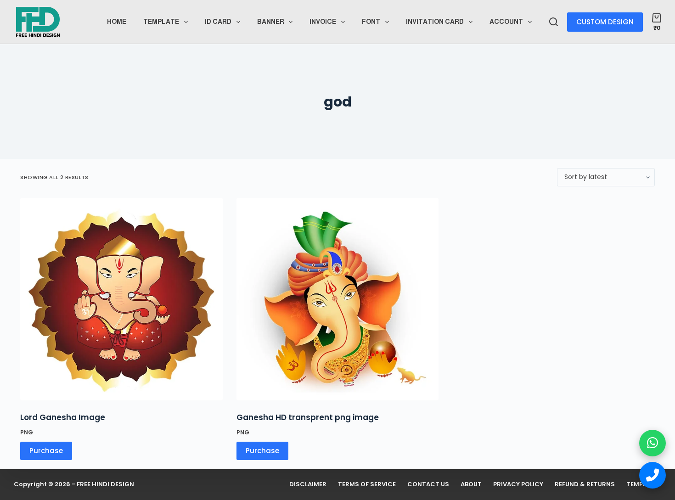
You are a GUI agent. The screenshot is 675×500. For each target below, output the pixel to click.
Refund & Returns (585, 485)
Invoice (322, 21)
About (471, 485)
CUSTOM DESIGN (605, 22)
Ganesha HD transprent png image (307, 417)
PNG (242, 432)
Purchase (262, 450)
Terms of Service (367, 485)
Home (116, 21)
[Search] (553, 21)
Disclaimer (307, 485)
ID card (218, 21)
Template (161, 21)
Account (506, 21)
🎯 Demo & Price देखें (86, 466)
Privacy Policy (518, 485)
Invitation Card (435, 21)
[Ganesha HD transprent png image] (337, 299)
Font (371, 21)
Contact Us (428, 485)
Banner (270, 21)
